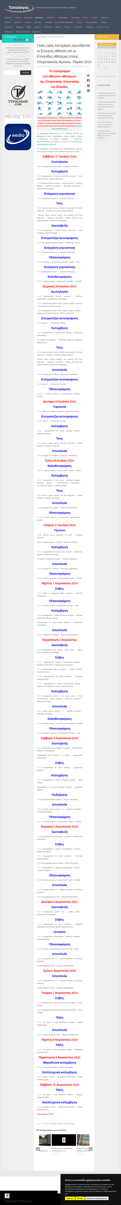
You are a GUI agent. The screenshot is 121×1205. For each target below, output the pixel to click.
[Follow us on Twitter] (24, 40)
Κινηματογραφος (91, 22)
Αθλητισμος (39, 18)
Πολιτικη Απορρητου (23, 32)
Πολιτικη (67, 27)
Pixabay (64, 129)
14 (109, 56)
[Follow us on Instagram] (30, 40)
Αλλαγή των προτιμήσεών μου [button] (97, 1198)
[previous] (38, 1149)
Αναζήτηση (25, 72)
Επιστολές (48, 22)
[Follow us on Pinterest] (18, 40)
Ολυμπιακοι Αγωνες (56, 37)
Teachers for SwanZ (103, 27)
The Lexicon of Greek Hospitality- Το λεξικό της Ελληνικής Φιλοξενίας (104, 124)
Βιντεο (85, 18)
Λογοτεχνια (8, 27)
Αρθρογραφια (62, 18)
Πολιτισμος (78, 27)
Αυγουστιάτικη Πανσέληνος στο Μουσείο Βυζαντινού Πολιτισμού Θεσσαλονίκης (106, 115)
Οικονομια (47, 27)
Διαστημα (104, 18)
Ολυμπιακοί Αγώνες (69, 1123)
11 (101, 56)
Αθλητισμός (54, 1123)
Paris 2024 (46, 1123)
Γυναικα (94, 18)
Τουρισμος (89, 27)
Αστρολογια (75, 18)
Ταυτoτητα (8, 18)
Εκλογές (28, 22)
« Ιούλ (106, 67)
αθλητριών (41, 136)
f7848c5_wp (49, 66)
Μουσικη (37, 27)
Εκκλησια (18, 22)
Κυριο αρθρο (28, 18)
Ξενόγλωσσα (9, 32)
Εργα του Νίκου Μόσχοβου (64, 22)
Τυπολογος (19, 7)
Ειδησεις (7, 22)
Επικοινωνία (36, 32)
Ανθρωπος (50, 18)
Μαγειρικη (19, 27)
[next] (91, 1149)
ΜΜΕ (28, 27)
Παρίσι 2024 (75, 136)
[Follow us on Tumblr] (21, 40)
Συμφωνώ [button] (70, 1198)
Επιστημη (38, 22)
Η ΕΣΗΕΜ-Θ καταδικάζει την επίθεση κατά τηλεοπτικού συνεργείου (106, 95)
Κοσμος (103, 22)
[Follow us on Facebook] (15, 40)
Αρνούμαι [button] (80, 1198)
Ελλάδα (70, 281)
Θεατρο (79, 22)
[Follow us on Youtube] (27, 40)
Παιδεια (57, 27)
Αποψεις (18, 18)
